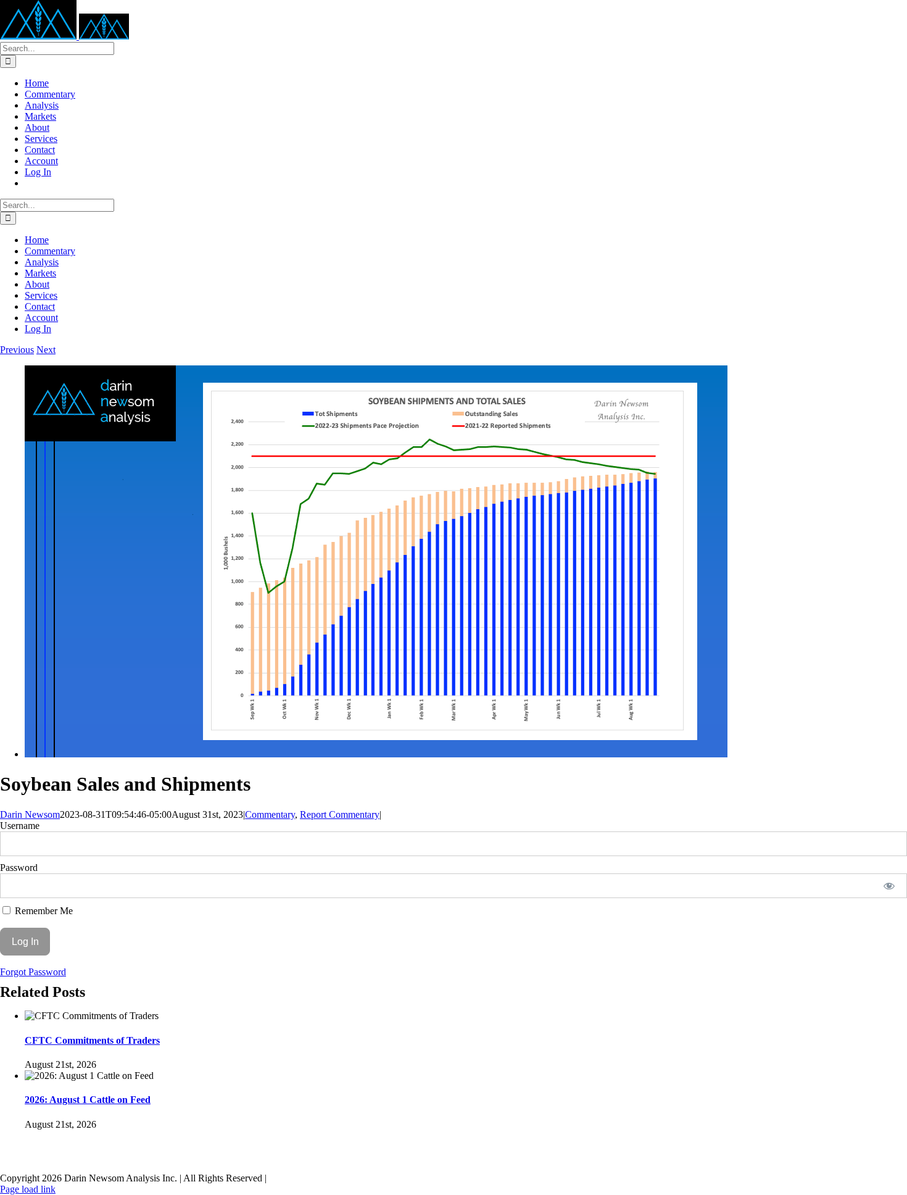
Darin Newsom (30, 814)
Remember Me (42, 911)
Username (19, 825)
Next (46, 349)
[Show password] (889, 885)
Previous (17, 349)
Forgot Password (33, 972)
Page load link (28, 1189)
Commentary (270, 814)
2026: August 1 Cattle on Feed (88, 1099)
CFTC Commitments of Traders (92, 1040)
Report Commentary (339, 814)
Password (19, 867)
